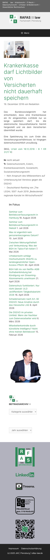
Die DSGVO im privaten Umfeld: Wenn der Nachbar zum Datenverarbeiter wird (23, 315)
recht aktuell (13, 160)
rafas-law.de (37, 553)
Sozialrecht (32, 168)
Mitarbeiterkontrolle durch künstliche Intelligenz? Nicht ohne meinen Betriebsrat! (23, 328)
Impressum (14, 548)
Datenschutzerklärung (31, 548)
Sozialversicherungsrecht (17, 172)
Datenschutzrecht (16, 164)
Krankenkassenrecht (14, 168)
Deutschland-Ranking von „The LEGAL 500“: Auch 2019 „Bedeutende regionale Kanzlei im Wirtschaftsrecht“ (23, 191)
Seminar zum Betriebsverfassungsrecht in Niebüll (23, 225)
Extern (29, 164)
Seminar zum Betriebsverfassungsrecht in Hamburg (23, 214)
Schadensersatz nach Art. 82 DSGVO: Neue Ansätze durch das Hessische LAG (24, 302)
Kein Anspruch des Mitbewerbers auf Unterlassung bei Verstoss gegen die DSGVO (24, 179)
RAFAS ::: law (30, 17)
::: (9, 2)
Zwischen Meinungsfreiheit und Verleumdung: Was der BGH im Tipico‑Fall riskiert (23, 245)
